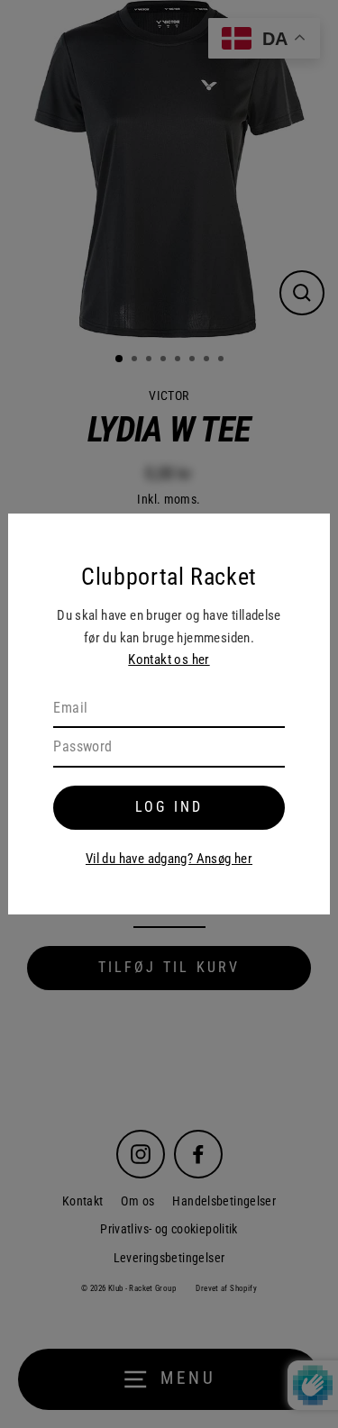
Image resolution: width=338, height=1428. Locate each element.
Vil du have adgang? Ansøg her (169, 858)
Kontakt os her (168, 659)
